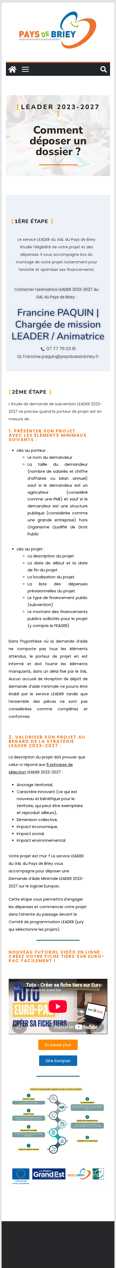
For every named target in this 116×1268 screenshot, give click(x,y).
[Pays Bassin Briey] (12, 69)
